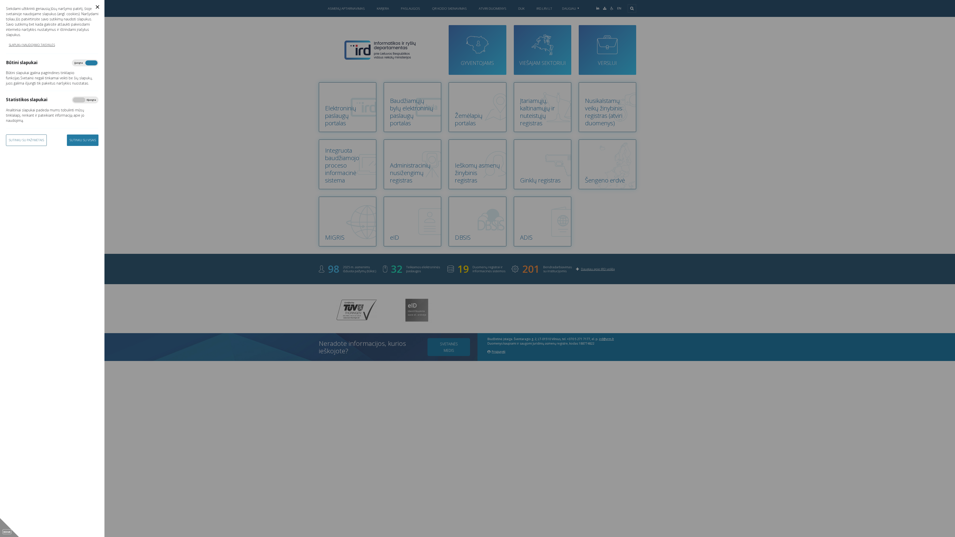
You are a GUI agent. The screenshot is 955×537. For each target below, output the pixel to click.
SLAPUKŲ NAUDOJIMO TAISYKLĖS (32, 45)
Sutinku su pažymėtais (26, 140)
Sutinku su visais (82, 140)
